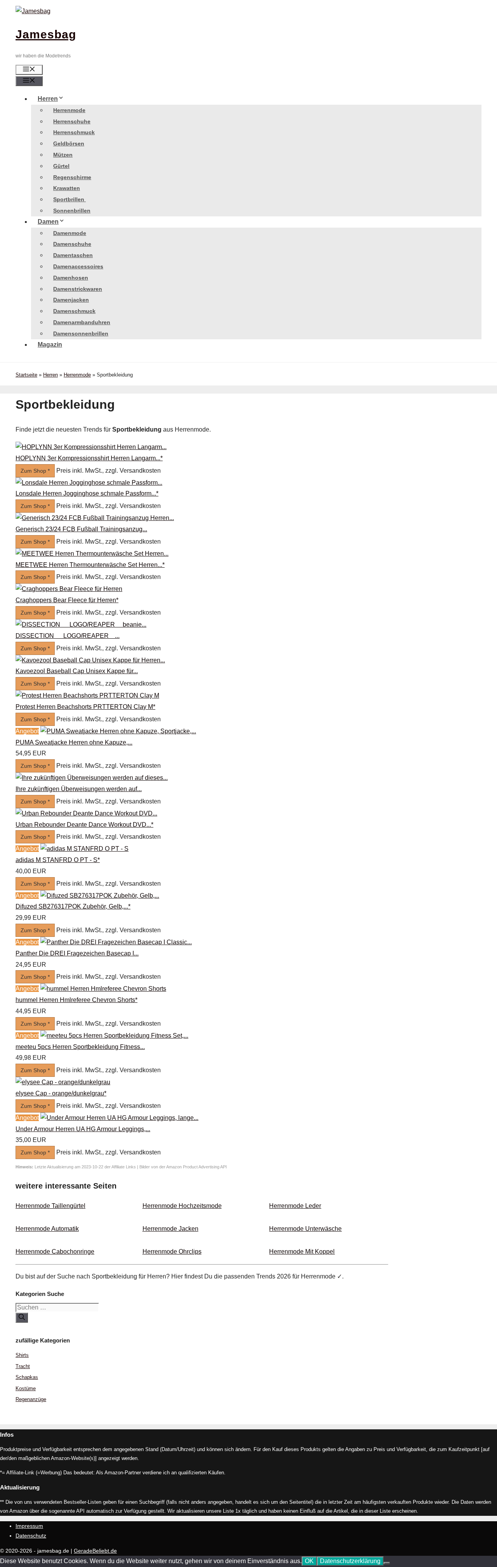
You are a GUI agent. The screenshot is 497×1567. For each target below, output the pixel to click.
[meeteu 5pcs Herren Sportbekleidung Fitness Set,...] (114, 1035)
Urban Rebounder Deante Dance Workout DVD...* (84, 824)
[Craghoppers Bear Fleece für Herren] (69, 589)
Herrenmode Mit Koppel (302, 1251)
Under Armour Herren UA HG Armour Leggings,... (83, 1129)
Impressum (29, 1526)
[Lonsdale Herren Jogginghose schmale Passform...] (89, 482)
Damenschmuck (74, 311)
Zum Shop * (35, 471)
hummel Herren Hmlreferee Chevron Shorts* (76, 1000)
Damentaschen (73, 255)
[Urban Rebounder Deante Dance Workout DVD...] (86, 813)
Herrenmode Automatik (47, 1228)
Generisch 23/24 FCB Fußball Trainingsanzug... (81, 529)
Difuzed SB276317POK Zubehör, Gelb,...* (73, 906)
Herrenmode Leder (295, 1205)
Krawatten (66, 188)
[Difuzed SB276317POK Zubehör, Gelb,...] (99, 895)
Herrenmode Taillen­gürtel (50, 1205)
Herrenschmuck (74, 132)
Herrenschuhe (71, 121)
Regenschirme (72, 177)
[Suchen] (22, 1318)
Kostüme (26, 1388)
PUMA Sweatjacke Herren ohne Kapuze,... (74, 742)
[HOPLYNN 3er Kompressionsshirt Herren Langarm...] (91, 447)
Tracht (23, 1366)
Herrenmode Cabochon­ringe (55, 1251)
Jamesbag (46, 34)
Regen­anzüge (31, 1399)
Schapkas (27, 1377)
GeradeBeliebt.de (95, 1551)
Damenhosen (70, 278)
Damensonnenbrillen (80, 333)
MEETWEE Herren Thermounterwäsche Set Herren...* (90, 564)
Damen (48, 221)
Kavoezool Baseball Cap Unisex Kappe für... (77, 671)
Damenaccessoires (78, 266)
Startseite (26, 375)
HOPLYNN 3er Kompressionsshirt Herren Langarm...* (89, 458)
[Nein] (387, 1563)
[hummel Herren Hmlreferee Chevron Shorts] (103, 988)
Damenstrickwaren (77, 289)
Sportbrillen (69, 199)
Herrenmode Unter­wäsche (305, 1228)
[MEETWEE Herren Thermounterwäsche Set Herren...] (92, 553)
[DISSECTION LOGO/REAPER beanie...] (81, 624)
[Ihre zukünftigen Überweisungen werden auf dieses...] (92, 777)
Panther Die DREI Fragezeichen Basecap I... (77, 953)
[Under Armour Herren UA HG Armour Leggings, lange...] (119, 1117)
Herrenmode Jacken (170, 1228)
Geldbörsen (68, 143)
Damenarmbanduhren (81, 322)
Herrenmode (69, 110)
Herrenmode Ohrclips (172, 1251)
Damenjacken (71, 300)
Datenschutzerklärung (350, 1561)
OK (309, 1561)
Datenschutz (31, 1535)
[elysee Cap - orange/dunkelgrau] (63, 1082)
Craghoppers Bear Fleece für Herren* (67, 600)
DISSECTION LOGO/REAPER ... (68, 635)
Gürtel (61, 166)
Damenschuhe (72, 244)
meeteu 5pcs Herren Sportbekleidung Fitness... (80, 1047)
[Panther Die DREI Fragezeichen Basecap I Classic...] (116, 942)
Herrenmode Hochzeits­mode (182, 1205)
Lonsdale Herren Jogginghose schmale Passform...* (87, 493)
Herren (48, 98)
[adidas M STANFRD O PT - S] (84, 848)
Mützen (63, 155)
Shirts (22, 1355)
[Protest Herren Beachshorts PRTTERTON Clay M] (87, 695)
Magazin (50, 344)
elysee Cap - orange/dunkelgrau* (61, 1093)
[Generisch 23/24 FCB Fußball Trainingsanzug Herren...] (95, 518)
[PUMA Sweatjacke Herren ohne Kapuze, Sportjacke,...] (118, 731)
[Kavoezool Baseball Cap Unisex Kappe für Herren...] (90, 660)
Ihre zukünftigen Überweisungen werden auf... (79, 789)
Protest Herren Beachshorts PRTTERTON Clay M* (85, 706)
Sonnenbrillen (71, 210)
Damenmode (69, 233)
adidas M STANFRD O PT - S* (58, 860)
